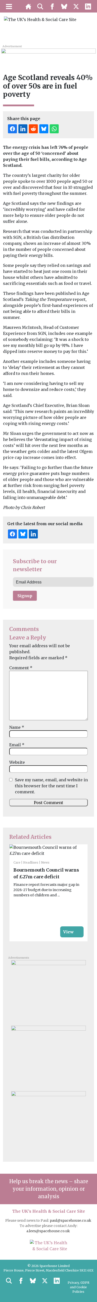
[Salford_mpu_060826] (48, 990)
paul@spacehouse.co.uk (71, 1220)
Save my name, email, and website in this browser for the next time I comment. (51, 785)
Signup (24, 595)
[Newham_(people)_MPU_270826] (48, 1056)
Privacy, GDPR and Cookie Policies (78, 1287)
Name (16, 727)
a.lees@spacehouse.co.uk (48, 1231)
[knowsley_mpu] (48, 1121)
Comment (20, 667)
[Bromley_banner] (48, 54)
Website (17, 762)
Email (16, 744)
